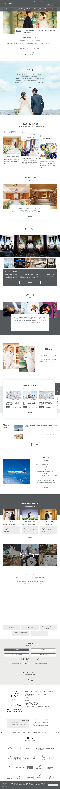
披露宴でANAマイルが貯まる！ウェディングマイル (21, 633)
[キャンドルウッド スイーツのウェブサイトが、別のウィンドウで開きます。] (50, 777)
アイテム (51, 8)
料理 (45, 8)
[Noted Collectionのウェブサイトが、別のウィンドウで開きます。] (17, 758)
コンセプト (28, 8)
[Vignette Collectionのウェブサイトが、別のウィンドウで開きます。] (40, 748)
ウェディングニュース (39, 633)
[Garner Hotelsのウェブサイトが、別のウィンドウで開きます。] (50, 768)
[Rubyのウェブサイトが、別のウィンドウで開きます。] (34, 758)
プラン (19, 10)
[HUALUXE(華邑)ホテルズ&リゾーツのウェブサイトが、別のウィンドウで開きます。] (42, 758)
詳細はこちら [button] (9, 786)
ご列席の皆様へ (30, 627)
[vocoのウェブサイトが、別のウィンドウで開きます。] (25, 758)
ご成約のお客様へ (11, 627)
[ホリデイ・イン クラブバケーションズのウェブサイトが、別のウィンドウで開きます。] (40, 777)
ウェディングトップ (10, 8)
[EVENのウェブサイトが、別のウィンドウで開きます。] (20, 768)
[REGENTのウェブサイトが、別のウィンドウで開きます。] (20, 748)
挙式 (35, 8)
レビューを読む (25, 720)
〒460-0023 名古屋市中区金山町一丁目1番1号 (50, 1)
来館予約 (43, 649)
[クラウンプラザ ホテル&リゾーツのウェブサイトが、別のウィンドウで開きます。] (51, 758)
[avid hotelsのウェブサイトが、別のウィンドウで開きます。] (10, 777)
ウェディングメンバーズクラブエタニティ (48, 627)
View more (30, 87)
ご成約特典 (26, 10)
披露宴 (39, 8)
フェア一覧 (19, 8)
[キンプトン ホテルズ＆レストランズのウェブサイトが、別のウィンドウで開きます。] (50, 748)
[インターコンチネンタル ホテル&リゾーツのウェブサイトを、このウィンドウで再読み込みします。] (30, 748)
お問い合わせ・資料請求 (16, 654)
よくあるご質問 (43, 654)
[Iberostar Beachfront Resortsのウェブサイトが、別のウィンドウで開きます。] (10, 768)
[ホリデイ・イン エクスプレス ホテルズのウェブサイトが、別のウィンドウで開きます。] (30, 768)
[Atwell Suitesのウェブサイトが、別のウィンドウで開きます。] (20, 777)
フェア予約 (16, 649)
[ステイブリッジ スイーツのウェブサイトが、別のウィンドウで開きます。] (30, 777)
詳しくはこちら (37, 725)
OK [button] (53, 785)
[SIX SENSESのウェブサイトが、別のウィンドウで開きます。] (10, 748)
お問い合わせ (57, 402)
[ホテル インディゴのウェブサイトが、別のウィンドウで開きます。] (9, 758)
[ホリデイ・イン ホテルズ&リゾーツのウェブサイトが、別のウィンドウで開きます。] (40, 768)
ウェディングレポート (36, 10)
